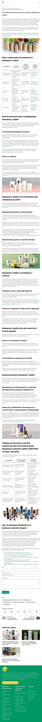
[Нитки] (37, 611)
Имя (3, 567)
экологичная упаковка (30, 602)
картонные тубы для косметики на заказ (14, 152)
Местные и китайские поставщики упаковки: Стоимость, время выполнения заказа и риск (11, 660)
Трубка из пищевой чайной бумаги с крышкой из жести (35, 83)
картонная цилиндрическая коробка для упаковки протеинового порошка (25, 235)
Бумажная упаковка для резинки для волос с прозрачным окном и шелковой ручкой (22, 251)
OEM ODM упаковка (7, 602)
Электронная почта (6, 572)
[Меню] (39, 2)
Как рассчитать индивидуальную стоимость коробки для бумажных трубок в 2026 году (29, 643)
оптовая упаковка (6, 604)
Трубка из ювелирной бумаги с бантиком (21, 559)
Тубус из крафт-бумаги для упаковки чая (22, 552)
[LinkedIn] (24, 611)
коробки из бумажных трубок (18, 602)
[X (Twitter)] (11, 611)
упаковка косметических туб (22, 555)
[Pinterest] (18, 611)
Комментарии (4, 578)
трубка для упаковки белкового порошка (24, 554)
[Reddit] (30, 611)
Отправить (5, 592)
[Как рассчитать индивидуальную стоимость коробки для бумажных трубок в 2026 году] (31, 635)
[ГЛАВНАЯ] (2, 8)
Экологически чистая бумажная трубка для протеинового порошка (34, 107)
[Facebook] (5, 611)
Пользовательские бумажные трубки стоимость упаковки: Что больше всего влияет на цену (10, 643)
